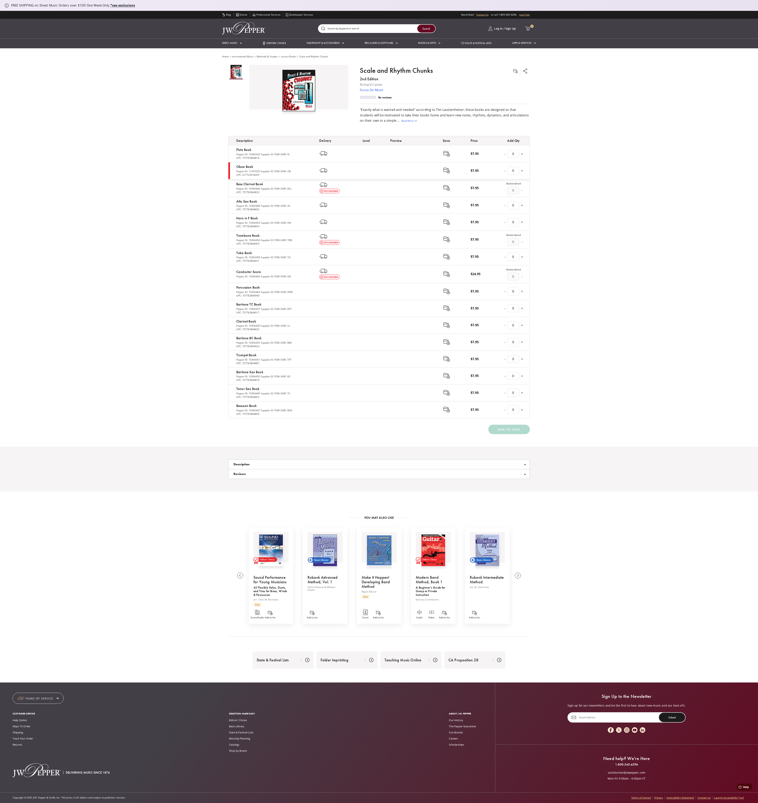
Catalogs (234, 744)
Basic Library (236, 726)
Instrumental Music (243, 56)
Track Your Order (23, 738)
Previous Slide (240, 576)
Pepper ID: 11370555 (248, 171)
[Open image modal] (298, 92)
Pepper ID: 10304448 (248, 206)
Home (225, 56)
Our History (456, 720)
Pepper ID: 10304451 (248, 359)
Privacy (658, 797)
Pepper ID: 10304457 (248, 309)
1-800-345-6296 (626, 764)
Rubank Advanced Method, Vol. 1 (323, 579)
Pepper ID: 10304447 (248, 410)
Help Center (20, 720)
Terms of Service (641, 797)
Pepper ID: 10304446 (248, 188)
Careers (453, 738)
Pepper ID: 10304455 (248, 342)
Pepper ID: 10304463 (248, 292)
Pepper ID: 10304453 (248, 222)
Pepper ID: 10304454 (248, 240)
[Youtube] (634, 730)
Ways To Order (21, 726)
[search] (323, 29)
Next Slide (518, 576)
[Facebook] (611, 730)
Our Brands (456, 732)
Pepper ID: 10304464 (248, 276)
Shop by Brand (238, 751)
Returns (17, 744)
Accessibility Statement (680, 797)
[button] (232, 43)
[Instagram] (626, 730)
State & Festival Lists (241, 732)
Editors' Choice (238, 720)
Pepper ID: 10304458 (248, 257)
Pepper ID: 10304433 (248, 154)
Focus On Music (372, 90)
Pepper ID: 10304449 (248, 393)
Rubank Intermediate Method (487, 579)
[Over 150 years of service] (38, 698)
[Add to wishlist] (515, 71)
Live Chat (524, 14)
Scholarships (456, 744)
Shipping (18, 732)
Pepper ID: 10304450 (248, 376)
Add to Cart (509, 429)
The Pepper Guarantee (462, 726)
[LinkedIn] (642, 730)
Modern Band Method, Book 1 (429, 579)
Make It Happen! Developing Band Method (376, 582)
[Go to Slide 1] (236, 72)
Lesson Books (288, 56)
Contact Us (482, 14)
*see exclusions (122, 5)
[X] (619, 730)
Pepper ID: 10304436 (248, 325)
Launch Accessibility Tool (729, 797)
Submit (672, 717)
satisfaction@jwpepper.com (626, 772)
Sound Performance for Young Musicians (269, 579)
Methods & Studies (267, 56)
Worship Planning (239, 738)
